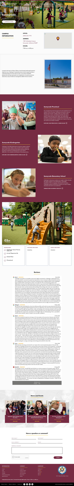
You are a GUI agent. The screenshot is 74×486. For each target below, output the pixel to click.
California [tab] (40, 469)
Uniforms (3, 471)
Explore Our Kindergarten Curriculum (13, 154)
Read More (15, 421)
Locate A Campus (23, 470)
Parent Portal (22, 474)
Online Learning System (6, 474)
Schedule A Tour (22, 471)
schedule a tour (69, 4)
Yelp (39, 383)
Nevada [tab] (40, 471)
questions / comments (16, 445)
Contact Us (22, 469)
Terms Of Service (12, 484)
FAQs (3, 470)
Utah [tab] (39, 474)
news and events (50, 4)
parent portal (59, 4)
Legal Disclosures (5, 476)
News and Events (23, 473)
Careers (3, 469)
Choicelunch (53, 249)
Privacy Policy (4, 484)
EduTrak (21, 476)
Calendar (3, 473)
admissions (28, 4)
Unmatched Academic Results (52, 188)
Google (35, 383)
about (22, 4)
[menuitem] (22, 4)
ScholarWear (29, 249)
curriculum (42, 4)
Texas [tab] (39, 473)
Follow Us (19, 484)
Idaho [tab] (39, 470)
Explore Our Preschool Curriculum (54, 123)
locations (34, 4)
